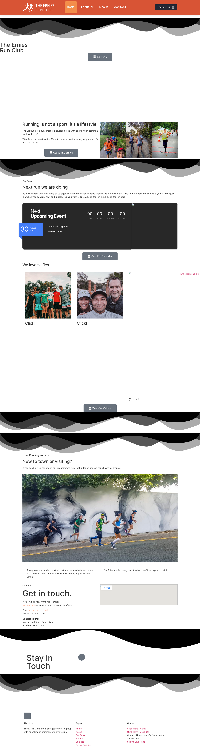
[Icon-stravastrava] (81, 657)
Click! (30, 323)
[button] (102, 140)
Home (71, 7)
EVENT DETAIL (57, 231)
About (85, 7)
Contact (120, 7)
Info (102, 7)
